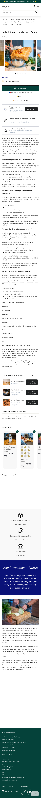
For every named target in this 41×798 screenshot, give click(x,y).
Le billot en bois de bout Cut (18, 381)
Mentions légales (6, 769)
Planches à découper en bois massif (22, 22)
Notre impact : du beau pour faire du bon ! (14, 742)
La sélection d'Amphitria (8, 747)
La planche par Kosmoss (18, 400)
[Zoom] (33, 68)
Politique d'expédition (8, 767)
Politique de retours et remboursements (13, 777)
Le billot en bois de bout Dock (12, 24)
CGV (3, 772)
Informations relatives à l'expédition (14, 411)
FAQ (3, 764)
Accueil (5, 19)
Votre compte (5, 759)
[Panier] (33, 6)
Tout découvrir (31, 109)
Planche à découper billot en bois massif (18, 390)
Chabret (4, 37)
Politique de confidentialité (9, 780)
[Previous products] (33, 375)
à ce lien (20, 418)
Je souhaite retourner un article (10, 761)
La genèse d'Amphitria (8, 739)
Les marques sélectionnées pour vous (12, 745)
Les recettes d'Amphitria (8, 750)
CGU (3, 775)
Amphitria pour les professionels (11, 737)
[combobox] (20, 12)
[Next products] (37, 375)
